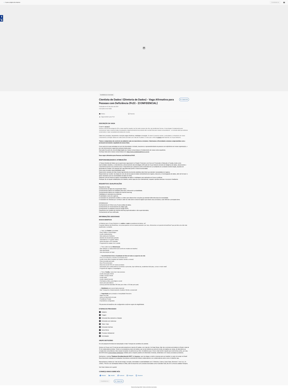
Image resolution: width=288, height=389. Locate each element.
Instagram (131, 375)
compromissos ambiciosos (115, 352)
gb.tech (159, 137)
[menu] (284, 2)
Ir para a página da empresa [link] (12, 2)
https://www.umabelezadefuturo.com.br (138, 152)
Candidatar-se (275, 2)
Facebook (121, 375)
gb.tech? (107, 126)
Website (104, 375)
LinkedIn (113, 375)
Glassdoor (137, 356)
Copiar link (185, 99)
